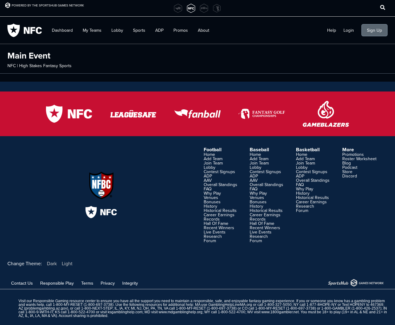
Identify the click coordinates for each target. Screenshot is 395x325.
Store (347, 172)
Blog (346, 163)
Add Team (213, 159)
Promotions (353, 154)
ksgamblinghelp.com (125, 312)
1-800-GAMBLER (336, 308)
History (210, 206)
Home (209, 154)
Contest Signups (219, 172)
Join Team (213, 163)
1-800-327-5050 (278, 305)
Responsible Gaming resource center (64, 301)
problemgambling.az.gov (46, 308)
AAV (208, 180)
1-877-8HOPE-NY (321, 305)
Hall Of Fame (216, 223)
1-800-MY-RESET (68, 305)
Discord (349, 176)
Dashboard (62, 30)
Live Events (215, 232)
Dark (52, 263)
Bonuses (212, 202)
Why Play (212, 193)
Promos (180, 30)
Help (331, 30)
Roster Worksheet (359, 159)
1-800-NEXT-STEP (97, 308)
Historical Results (220, 210)
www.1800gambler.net (280, 312)
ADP (208, 176)
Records (212, 219)
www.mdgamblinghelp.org (180, 312)
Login (348, 30)
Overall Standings (220, 184)
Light (67, 263)
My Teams (92, 30)
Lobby (117, 30)
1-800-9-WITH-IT (39, 312)
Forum (210, 241)
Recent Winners (219, 228)
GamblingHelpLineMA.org (230, 305)
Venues (211, 197)
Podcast (349, 167)
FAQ (208, 189)
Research (213, 236)
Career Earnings (219, 215)
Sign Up (374, 30)
